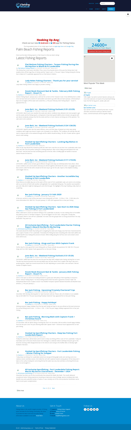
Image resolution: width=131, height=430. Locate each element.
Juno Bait (29, 111)
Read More (39, 415)
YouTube (94, 409)
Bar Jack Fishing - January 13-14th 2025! (43, 194)
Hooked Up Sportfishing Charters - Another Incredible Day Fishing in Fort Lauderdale (52, 177)
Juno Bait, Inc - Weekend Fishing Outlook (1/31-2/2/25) (50, 109)
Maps (103, 9)
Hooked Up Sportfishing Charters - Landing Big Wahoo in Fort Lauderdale (51, 142)
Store (97, 9)
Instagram (88, 409)
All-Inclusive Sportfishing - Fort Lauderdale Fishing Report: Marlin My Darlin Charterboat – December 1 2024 (52, 370)
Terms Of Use (39, 428)
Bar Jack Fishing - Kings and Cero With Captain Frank (49, 243)
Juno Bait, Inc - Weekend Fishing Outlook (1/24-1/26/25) (50, 125)
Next (53, 388)
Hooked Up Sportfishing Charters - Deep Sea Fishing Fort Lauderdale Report (51, 334)
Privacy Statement (50, 428)
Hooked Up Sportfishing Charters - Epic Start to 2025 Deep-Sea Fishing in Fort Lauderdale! (52, 208)
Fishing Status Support (63, 409)
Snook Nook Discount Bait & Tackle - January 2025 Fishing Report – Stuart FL (52, 273)
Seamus (29, 82)
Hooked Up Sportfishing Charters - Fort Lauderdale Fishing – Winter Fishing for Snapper (52, 352)
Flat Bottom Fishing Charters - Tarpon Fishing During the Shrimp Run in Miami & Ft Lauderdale (52, 65)
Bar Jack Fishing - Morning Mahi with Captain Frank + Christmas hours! (50, 317)
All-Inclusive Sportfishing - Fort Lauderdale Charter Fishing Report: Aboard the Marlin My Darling (52, 226)
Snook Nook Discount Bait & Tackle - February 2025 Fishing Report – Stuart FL (52, 92)
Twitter (91, 409)
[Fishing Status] (23, 5)
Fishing (110, 9)
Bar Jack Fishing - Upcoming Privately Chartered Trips (50, 290)
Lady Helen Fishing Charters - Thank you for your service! (51, 80)
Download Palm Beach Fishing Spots (99, 51)
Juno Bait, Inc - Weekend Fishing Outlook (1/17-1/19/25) (50, 160)
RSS (97, 409)
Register (91, 3)
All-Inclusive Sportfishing (25, 229)
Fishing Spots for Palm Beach (99, 48)
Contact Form (59, 413)
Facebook (85, 409)
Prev (44, 388)
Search (114, 3)
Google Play (70, 46)
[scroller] (128, 428)
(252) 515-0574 (60, 411)
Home (91, 9)
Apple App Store (59, 46)
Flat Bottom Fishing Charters (26, 68)
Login (96, 3)
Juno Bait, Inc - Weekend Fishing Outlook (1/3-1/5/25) (49, 255)
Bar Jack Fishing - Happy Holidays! (40, 302)
